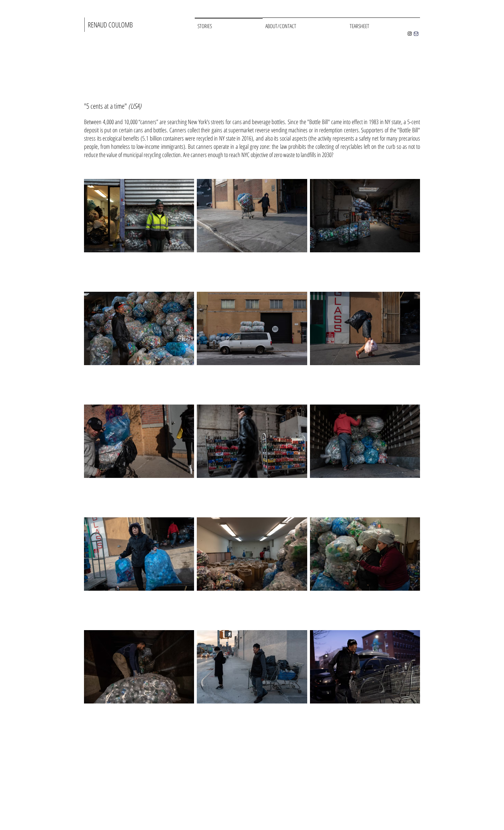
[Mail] (416, 34)
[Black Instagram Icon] (409, 33)
